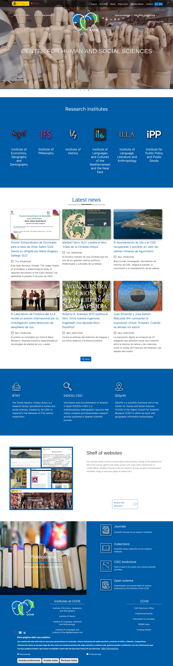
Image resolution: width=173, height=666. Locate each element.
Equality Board (137, 4)
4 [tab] (92, 90)
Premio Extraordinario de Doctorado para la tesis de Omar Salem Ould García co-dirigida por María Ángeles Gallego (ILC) (34, 249)
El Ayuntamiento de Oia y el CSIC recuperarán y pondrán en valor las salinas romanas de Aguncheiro (136, 247)
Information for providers (144, 619)
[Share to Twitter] (20, 633)
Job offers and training (144, 15)
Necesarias (25, 654)
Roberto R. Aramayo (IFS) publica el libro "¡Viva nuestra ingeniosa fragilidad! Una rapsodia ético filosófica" (85, 320)
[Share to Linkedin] (24, 633)
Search (94, 4)
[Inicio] (86, 21)
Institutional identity (144, 613)
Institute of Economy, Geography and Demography (67, 609)
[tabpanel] (86, 44)
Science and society (43, 15)
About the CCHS (21, 15)
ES (156, 4)
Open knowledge (123, 15)
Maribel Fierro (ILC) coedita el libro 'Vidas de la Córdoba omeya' (84, 245)
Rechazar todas (69, 660)
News (112, 4)
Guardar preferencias (29, 660)
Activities (104, 4)
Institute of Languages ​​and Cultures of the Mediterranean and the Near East (67, 632)
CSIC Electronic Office (144, 608)
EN (160, 4)
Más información (109, 648)
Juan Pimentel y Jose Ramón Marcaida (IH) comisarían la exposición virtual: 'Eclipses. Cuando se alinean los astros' (137, 320)
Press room (123, 4)
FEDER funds (144, 624)
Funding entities (144, 630)
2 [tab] (84, 90)
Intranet (149, 4)
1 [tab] (80, 90)
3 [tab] (88, 90)
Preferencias (95, 654)
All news (86, 359)
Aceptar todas (50, 660)
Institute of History (67, 616)
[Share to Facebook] (15, 633)
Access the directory (119, 504)
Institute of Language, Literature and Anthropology (67, 622)
